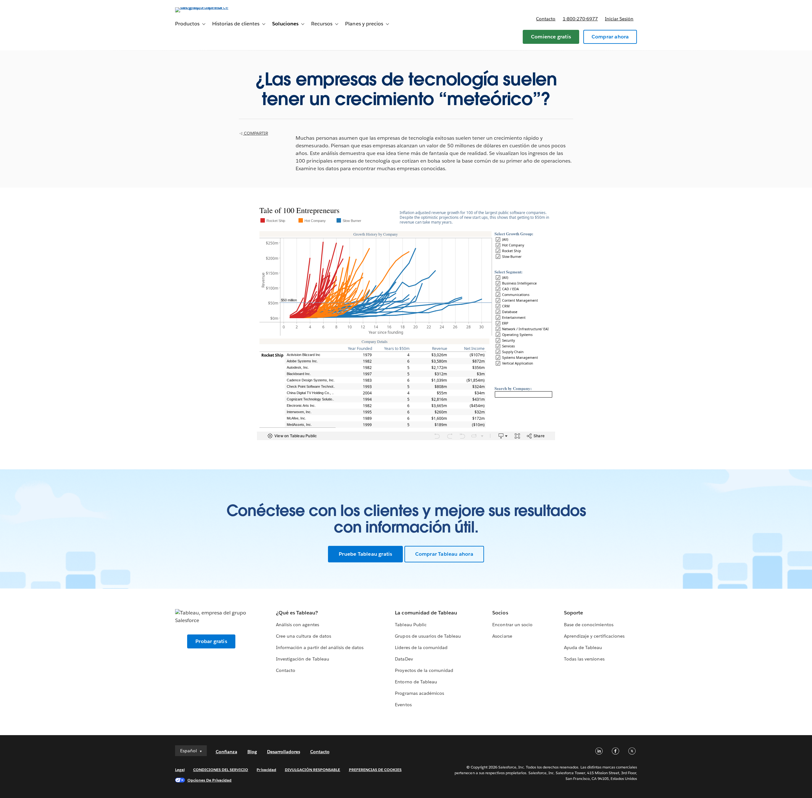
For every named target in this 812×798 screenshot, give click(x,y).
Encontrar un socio (512, 624)
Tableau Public (410, 624)
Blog (252, 751)
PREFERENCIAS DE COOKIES (375, 769)
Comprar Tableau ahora (444, 554)
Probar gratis (211, 641)
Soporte (573, 612)
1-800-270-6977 (580, 19)
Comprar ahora (610, 36)
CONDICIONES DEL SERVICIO (220, 769)
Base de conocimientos (588, 624)
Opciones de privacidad (209, 780)
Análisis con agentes (297, 624)
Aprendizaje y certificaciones (594, 636)
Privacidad (266, 769)
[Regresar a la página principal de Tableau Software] (202, 7)
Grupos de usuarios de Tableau (428, 636)
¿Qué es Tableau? (297, 612)
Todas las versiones (584, 659)
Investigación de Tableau (302, 659)
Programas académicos (419, 693)
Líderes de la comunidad (421, 647)
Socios (500, 612)
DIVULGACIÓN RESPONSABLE (312, 769)
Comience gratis (551, 36)
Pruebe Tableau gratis (365, 554)
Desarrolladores (283, 751)
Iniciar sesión (619, 19)
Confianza (226, 751)
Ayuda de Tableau (583, 647)
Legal (180, 769)
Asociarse (502, 636)
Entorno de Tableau (416, 682)
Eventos (403, 704)
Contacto (545, 19)
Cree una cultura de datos (303, 636)
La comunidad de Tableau (426, 612)
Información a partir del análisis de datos (319, 647)
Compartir (255, 133)
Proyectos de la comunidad (424, 670)
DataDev (404, 659)
